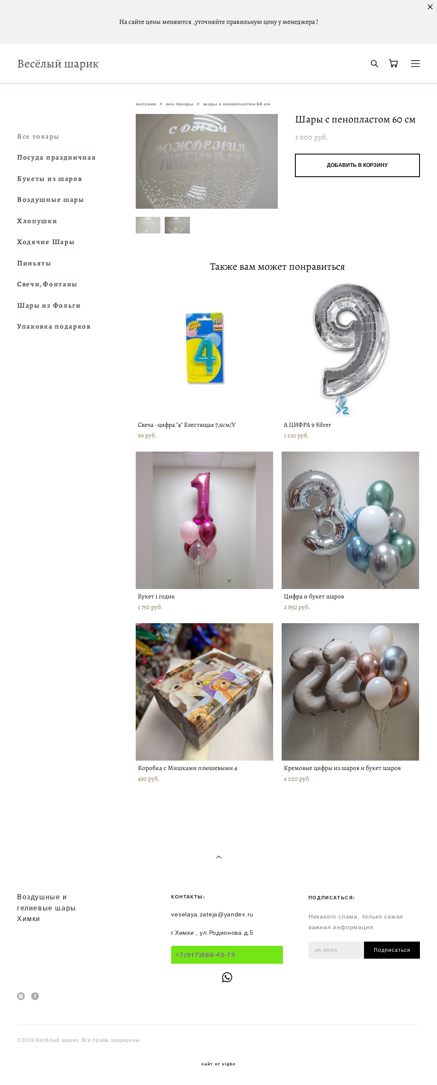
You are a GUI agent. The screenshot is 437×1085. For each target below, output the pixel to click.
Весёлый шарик (58, 64)
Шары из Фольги (49, 305)
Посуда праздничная (56, 157)
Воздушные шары (50, 199)
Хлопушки (37, 221)
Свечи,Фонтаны (47, 284)
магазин (146, 104)
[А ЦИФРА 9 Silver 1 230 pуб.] (350, 348)
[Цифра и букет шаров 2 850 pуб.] (350, 520)
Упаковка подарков (54, 326)
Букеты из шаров (49, 179)
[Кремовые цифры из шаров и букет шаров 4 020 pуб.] (350, 692)
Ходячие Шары (46, 242)
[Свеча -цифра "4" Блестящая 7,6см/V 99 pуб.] (204, 348)
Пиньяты (34, 263)
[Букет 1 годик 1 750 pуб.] (204, 520)
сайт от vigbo (218, 1064)
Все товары (38, 136)
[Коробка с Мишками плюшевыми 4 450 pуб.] (204, 692)
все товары (179, 104)
